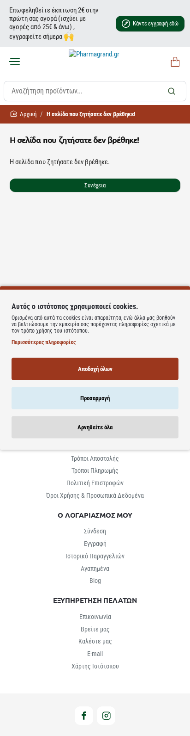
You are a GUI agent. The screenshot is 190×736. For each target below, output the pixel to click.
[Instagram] (106, 715)
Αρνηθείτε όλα (95, 427)
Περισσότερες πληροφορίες (44, 342)
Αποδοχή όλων (95, 368)
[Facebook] (84, 715)
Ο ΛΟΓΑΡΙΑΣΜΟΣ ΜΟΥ (95, 515)
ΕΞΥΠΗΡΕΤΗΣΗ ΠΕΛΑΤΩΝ (95, 600)
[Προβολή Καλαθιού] (173, 62)
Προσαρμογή (95, 398)
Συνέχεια (94, 185)
